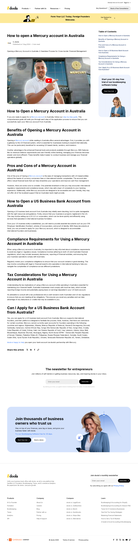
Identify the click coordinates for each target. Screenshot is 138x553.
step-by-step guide (70, 117)
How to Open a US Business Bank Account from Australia (113, 51)
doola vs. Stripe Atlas (73, 515)
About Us (40, 502)
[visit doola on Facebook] (114, 540)
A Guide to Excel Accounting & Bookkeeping (116, 522)
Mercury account (38, 117)
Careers (39, 506)
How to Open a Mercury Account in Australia (114, 35)
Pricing (67, 8)
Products (25, 8)
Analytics (10, 515)
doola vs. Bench (71, 509)
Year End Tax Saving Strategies (111, 512)
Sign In (126, 2)
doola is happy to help (15, 342)
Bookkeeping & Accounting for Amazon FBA (116, 506)
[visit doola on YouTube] (127, 540)
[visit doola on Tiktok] (130, 540)
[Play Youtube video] (48, 80)
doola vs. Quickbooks (73, 512)
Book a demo (39, 440)
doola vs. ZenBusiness (73, 506)
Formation (10, 506)
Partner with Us (40, 8)
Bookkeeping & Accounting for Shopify (114, 502)
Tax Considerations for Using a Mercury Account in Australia (112, 63)
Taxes (9, 512)
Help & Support (42, 518)
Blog (38, 509)
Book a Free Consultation (119, 8)
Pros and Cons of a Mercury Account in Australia (112, 46)
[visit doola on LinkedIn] (123, 540)
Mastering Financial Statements (111, 515)
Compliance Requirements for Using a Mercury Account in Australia (111, 57)
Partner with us (41, 512)
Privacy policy (83, 540)
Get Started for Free (106, 18)
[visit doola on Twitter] (120, 540)
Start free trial (109, 91)
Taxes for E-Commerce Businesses (113, 509)
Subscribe (85, 381)
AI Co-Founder (12, 502)
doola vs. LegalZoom (73, 502)
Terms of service (69, 540)
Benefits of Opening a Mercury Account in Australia (113, 40)
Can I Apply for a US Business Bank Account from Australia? (114, 68)
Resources (54, 8)
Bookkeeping (11, 509)
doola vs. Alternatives (73, 518)
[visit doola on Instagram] (117, 540)
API (8, 518)
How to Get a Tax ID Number (110, 518)
